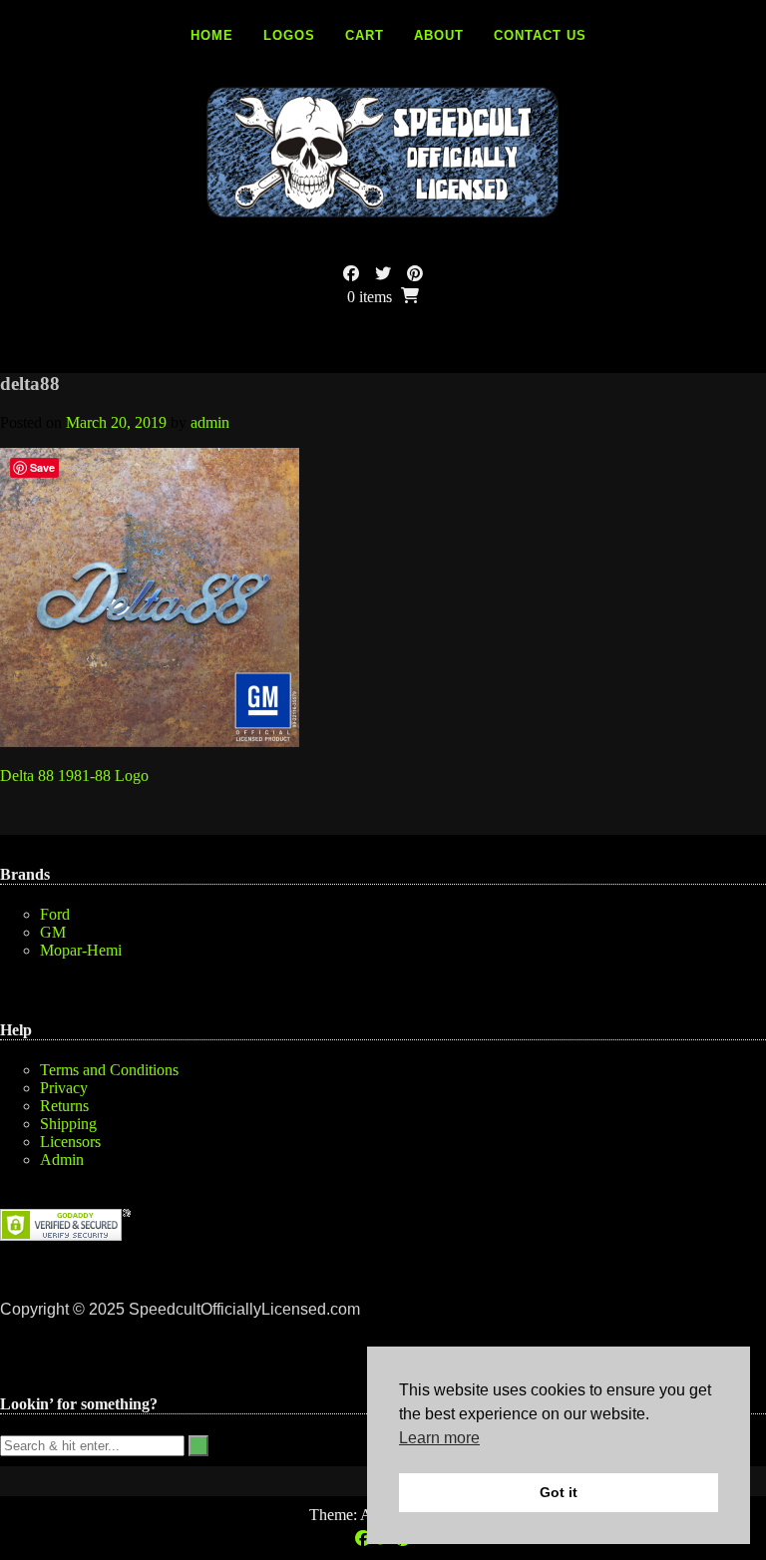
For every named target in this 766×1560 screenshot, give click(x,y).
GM (53, 932)
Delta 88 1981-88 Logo (74, 775)
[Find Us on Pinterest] (415, 273)
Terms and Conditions (109, 1069)
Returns (64, 1105)
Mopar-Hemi (81, 950)
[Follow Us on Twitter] (383, 273)
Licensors (70, 1141)
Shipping (68, 1123)
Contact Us (540, 35)
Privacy (64, 1087)
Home (212, 35)
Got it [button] (558, 1492)
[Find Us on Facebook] (351, 273)
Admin (62, 1159)
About (439, 35)
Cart (364, 35)
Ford (55, 914)
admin (210, 422)
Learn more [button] (439, 1437)
